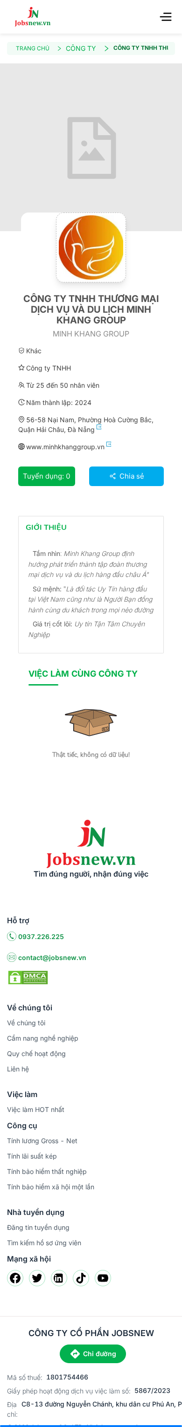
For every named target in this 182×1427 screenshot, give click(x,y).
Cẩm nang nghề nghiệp (42, 1038)
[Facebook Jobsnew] (15, 1278)
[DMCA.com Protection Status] (28, 976)
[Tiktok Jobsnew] (81, 1278)
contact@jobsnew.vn (52, 957)
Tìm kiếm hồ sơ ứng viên (44, 1243)
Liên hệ (18, 1069)
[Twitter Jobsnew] (37, 1278)
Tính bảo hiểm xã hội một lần (50, 1187)
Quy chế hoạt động (36, 1053)
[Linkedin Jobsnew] (59, 1278)
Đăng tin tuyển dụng (38, 1227)
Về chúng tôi (26, 1023)
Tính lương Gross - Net (42, 1141)
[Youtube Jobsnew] (103, 1278)
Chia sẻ (131, 476)
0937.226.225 (41, 936)
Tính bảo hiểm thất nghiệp (47, 1171)
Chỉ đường (99, 1354)
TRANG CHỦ (32, 48)
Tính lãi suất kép (32, 1156)
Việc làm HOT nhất (35, 1109)
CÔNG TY (81, 48)
